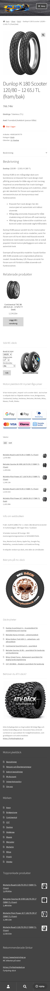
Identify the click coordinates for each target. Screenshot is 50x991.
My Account (11, 776)
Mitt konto (8, 986)
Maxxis (9, 837)
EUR (10, 443)
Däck (19, 21)
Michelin (10, 847)
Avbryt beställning (14, 771)
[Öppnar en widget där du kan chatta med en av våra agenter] (40, 986)
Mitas (8, 852)
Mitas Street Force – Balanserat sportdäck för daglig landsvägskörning (24, 658)
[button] (43, 35)
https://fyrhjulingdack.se (13, 738)
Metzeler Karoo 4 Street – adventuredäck (22, 635)
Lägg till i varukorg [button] (13, 322)
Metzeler (10, 842)
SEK (5, 443)
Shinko (9, 861)
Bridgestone (11, 812)
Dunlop (16, 140)
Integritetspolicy (13, 781)
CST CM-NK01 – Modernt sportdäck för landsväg (25, 664)
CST (8, 822)
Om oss (9, 786)
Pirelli (9, 856)
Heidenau (10, 832)
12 (11, 140)
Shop (13, 21)
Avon (8, 807)
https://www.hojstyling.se (14, 957)
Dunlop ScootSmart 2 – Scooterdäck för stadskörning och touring (22, 629)
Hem (7, 21)
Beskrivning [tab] (8, 152)
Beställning (11, 762)
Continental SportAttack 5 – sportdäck (21, 646)
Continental (11, 817)
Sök (25, 986)
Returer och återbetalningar (18, 766)
